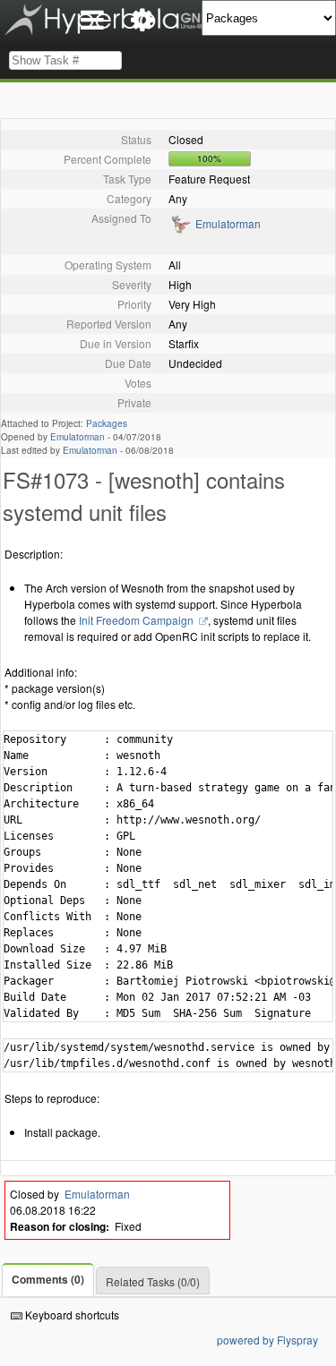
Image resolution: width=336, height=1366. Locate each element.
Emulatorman (228, 223)
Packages (106, 423)
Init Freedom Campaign (137, 620)
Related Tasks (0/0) (153, 1281)
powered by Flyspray (267, 1339)
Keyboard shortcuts (70, 1314)
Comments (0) (48, 1279)
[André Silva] (179, 229)
